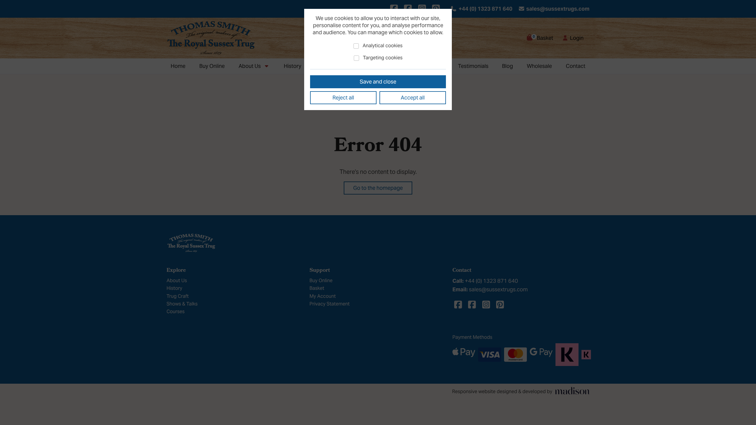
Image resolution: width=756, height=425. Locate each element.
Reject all (343, 97)
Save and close (378, 81)
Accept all (413, 97)
